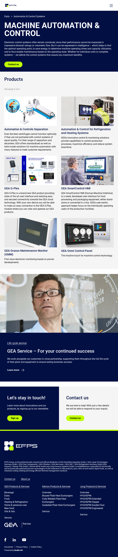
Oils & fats (9, 511)
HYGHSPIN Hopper (89, 502)
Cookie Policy (36, 547)
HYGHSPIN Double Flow (92, 505)
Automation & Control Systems (29, 16)
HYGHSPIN (85, 495)
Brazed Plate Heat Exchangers (57, 495)
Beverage (9, 492)
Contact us (13, 64)
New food (9, 508)
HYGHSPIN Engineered (91, 508)
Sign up (15, 418)
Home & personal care (15, 505)
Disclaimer (8, 547)
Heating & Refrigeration (16, 502)
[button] (111, 5)
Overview (46, 492)
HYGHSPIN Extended (90, 498)
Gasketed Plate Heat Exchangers (58, 505)
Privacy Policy (21, 547)
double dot (18, 550)
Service (8, 517)
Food (6, 498)
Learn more (13, 370)
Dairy (7, 495)
